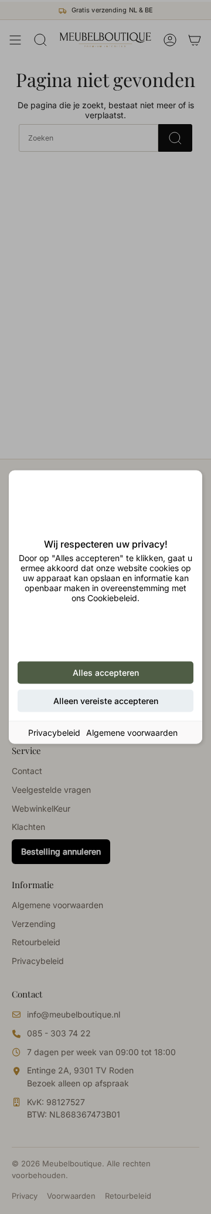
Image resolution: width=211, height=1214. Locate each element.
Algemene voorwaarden (132, 733)
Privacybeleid (54, 733)
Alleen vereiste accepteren (105, 701)
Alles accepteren (106, 673)
